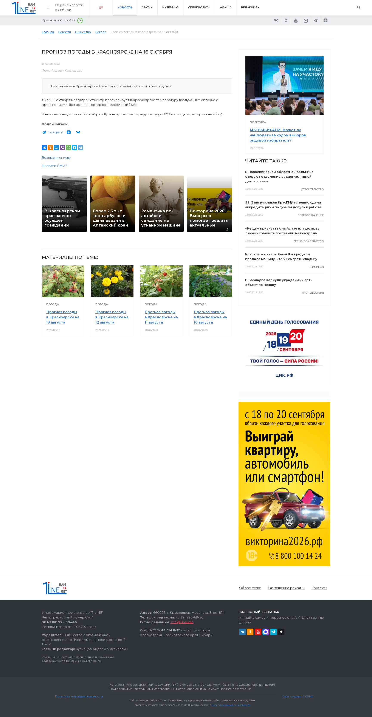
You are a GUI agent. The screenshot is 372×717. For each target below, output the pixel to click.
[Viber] (62, 147)
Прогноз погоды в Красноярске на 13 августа (62, 317)
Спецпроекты (199, 7)
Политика (258, 122)
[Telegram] (80, 147)
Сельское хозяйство (308, 241)
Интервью (170, 7)
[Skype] (74, 147)
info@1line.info (182, 622)
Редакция (249, 7)
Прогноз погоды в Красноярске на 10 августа (210, 317)
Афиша (225, 7)
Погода (52, 304)
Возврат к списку (56, 158)
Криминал (316, 266)
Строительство (312, 189)
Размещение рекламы (286, 588)
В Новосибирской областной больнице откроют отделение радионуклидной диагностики (279, 176)
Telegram (55, 132)
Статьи (147, 7)
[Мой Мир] (56, 147)
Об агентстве (250, 588)
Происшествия (313, 292)
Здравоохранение (311, 215)
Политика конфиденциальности (79, 696)
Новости (125, 7)
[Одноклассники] (50, 147)
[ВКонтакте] (44, 147)
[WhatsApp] (68, 147)
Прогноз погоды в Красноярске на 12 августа (112, 317)
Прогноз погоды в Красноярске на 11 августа (161, 317)
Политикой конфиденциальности (231, 705)
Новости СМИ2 (54, 166)
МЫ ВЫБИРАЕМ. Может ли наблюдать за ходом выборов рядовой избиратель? (278, 135)
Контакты (319, 588)
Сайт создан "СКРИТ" (298, 696)
